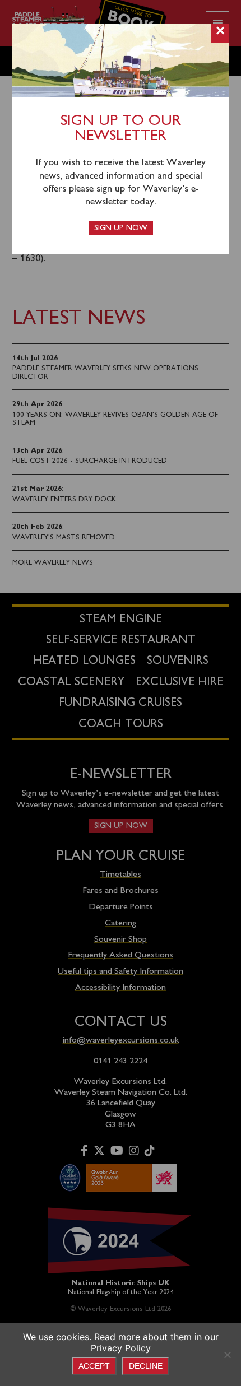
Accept (94, 1365)
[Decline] (227, 1354)
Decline (146, 1365)
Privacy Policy (121, 1348)
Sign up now (120, 228)
